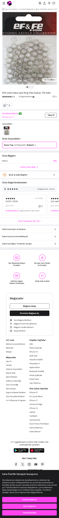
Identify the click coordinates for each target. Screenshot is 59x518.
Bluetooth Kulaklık (37, 371)
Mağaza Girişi (29, 306)
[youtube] (36, 466)
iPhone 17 (34, 400)
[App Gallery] (37, 450)
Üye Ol (8, 361)
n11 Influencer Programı (16, 400)
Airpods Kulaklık (36, 360)
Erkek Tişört (34, 379)
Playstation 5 (35, 364)
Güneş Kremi (35, 420)
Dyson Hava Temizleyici (39, 424)
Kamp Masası (35, 432)
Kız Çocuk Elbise (36, 396)
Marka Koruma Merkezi (15, 344)
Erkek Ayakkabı (36, 375)
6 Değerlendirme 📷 (26, 97)
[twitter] (22, 466)
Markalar (9, 348)
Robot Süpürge (36, 348)
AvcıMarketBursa (10, 113)
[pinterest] (42, 466)
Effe (55, 160)
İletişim (9, 352)
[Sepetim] (39, 3)
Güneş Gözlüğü (36, 404)
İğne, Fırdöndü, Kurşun (44, 9)
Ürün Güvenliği (12, 385)
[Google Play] (21, 450)
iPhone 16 (34, 408)
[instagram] (29, 466)
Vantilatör (33, 416)
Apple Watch (35, 367)
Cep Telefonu (35, 383)
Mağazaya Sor (9, 117)
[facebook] (16, 466)
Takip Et (51, 115)
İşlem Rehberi (11, 377)
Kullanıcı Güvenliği (13, 381)
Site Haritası (11, 389)
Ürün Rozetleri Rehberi (15, 396)
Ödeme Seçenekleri (14, 369)
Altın (31, 344)
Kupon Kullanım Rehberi (16, 392)
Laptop (32, 412)
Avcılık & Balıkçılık (26, 9)
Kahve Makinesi (36, 428)
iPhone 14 (34, 352)
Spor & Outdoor (11, 9)
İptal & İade (11, 373)
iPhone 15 (34, 392)
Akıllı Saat (33, 356)
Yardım (9, 365)
